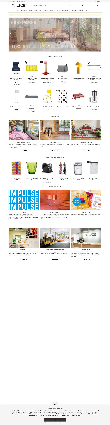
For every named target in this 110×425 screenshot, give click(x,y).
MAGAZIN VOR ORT (86, 249)
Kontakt (18, 1)
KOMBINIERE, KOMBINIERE (86, 142)
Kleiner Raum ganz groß (23, 142)
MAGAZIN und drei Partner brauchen (20, 410)
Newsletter (23, 1)
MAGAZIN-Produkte (55, 212)
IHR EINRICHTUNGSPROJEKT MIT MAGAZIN (55, 249)
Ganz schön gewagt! (55, 142)
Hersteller (14, 1)
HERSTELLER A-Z (23, 249)
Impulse (24, 212)
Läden (10, 1)
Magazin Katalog (86, 212)
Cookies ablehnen (47, 422)
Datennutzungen (59, 410)
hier (34, 415)
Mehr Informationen (62, 422)
